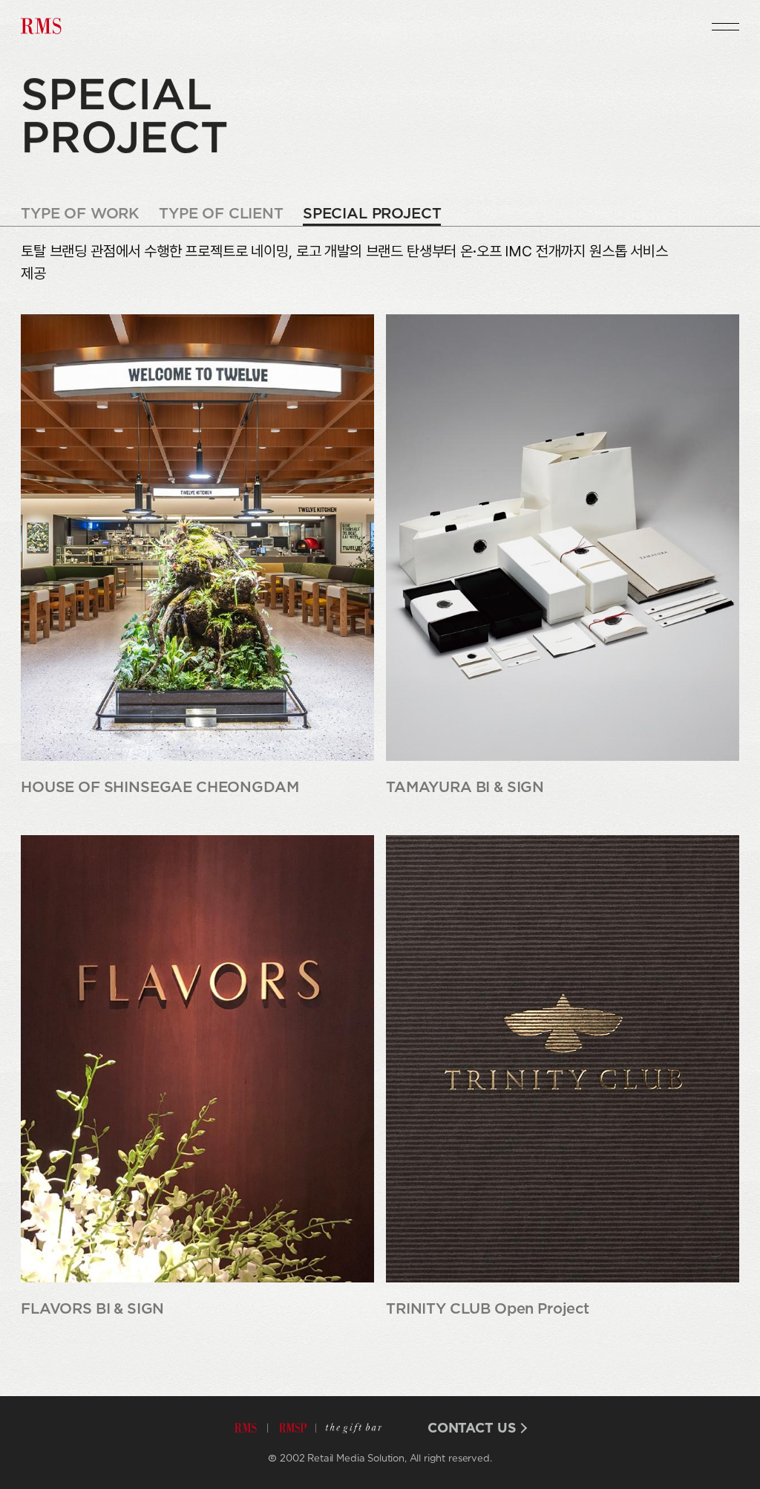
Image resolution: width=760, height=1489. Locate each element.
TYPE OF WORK (80, 214)
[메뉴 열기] (725, 26)
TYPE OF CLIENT (221, 214)
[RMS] (43, 27)
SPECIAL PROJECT (372, 214)
